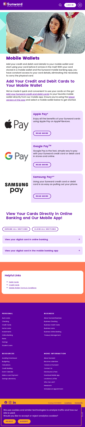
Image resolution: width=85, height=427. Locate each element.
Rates (4, 339)
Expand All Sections (16, 229)
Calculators (6, 365)
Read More (42, 133)
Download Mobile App (52, 375)
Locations (68, 403)
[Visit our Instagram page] (10, 403)
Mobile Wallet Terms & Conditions (22, 288)
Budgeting (5, 361)
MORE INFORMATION (55, 353)
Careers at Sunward (51, 365)
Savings (5, 342)
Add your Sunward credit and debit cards (27, 94)
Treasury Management (52, 335)
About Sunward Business (53, 318)
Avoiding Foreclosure (9, 358)
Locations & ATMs (50, 379)
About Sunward (49, 358)
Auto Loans (6, 318)
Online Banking (7, 335)
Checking (5, 321)
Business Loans (49, 328)
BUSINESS (49, 313)
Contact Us (48, 368)
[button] (80, 5)
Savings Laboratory (9, 379)
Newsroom (48, 385)
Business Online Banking (52, 332)
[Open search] (60, 5)
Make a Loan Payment (10, 375)
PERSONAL (7, 313)
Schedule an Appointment (53, 389)
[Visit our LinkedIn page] (14, 403)
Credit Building (7, 368)
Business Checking (50, 321)
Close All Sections (45, 229)
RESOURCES (8, 353)
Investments (6, 332)
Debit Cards (14, 282)
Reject (9, 421)
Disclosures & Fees (50, 372)
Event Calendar (7, 372)
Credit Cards (14, 285)
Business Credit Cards (52, 325)
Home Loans (6, 328)
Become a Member (51, 361)
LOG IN (70, 5)
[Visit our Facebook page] (5, 403)
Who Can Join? (49, 382)
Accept (24, 421)
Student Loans (7, 345)
